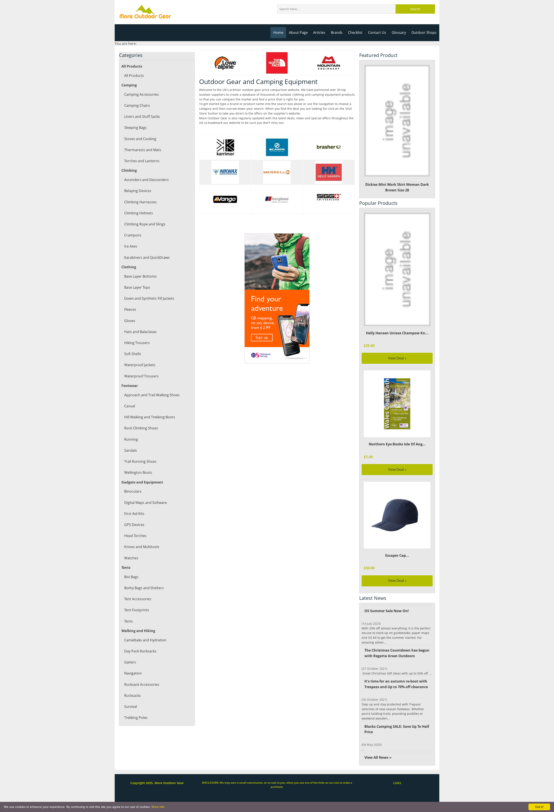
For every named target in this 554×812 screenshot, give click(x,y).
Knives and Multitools (141, 546)
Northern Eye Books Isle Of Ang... (397, 444)
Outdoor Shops (423, 32)
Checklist (355, 32)
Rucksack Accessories (141, 684)
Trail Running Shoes (140, 461)
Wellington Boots (138, 472)
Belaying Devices (137, 190)
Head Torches (135, 535)
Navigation (133, 673)
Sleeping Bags (135, 127)
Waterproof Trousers (141, 376)
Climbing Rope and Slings (144, 224)
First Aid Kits (134, 513)
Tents (128, 621)
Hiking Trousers (137, 342)
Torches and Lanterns (141, 161)
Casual (129, 406)
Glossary (399, 32)
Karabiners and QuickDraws (147, 257)
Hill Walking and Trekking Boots (149, 417)
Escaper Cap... (397, 555)
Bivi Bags (131, 576)
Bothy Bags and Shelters (144, 588)
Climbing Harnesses (140, 202)
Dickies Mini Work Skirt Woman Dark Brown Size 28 (397, 187)
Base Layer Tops (137, 287)
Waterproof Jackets (139, 364)
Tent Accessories (137, 599)
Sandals (130, 450)
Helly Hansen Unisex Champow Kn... (397, 333)
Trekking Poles (136, 717)
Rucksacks (132, 695)
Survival (130, 706)
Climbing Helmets (138, 213)
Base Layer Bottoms (140, 276)
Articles (319, 32)
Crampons (132, 235)
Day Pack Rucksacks (140, 651)
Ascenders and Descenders (146, 179)
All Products (134, 75)
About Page (298, 32)
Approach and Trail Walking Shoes (152, 395)
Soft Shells (132, 353)
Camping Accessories (141, 94)
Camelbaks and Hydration (145, 640)
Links (397, 783)
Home (278, 32)
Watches (131, 558)
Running (131, 439)
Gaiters (130, 662)
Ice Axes (130, 246)
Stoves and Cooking (140, 138)
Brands (337, 32)
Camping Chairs (137, 105)
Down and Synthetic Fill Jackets (149, 298)
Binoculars (133, 491)
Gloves (129, 320)
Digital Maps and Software (145, 502)
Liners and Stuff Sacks (142, 116)
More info (157, 807)
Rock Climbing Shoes (141, 428)
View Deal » (397, 358)
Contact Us (377, 32)
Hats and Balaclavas (140, 331)
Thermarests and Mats (142, 149)
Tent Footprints (136, 610)
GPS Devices (134, 524)
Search (415, 9)
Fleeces (130, 309)
